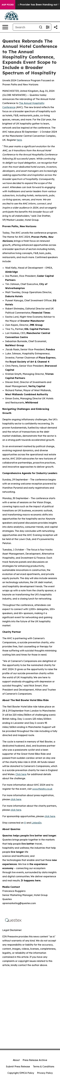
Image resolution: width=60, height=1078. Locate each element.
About (16, 1060)
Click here (21, 774)
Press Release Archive (35, 1060)
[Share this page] (56, 27)
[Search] (40, 27)
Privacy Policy (45, 1072)
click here (15, 799)
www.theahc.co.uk (42, 788)
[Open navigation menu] (5, 27)
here (19, 139)
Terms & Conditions (43, 1066)
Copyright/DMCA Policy (20, 1072)
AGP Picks (8, 4)
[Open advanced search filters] (47, 27)
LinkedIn (36, 822)
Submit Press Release (18, 1066)
